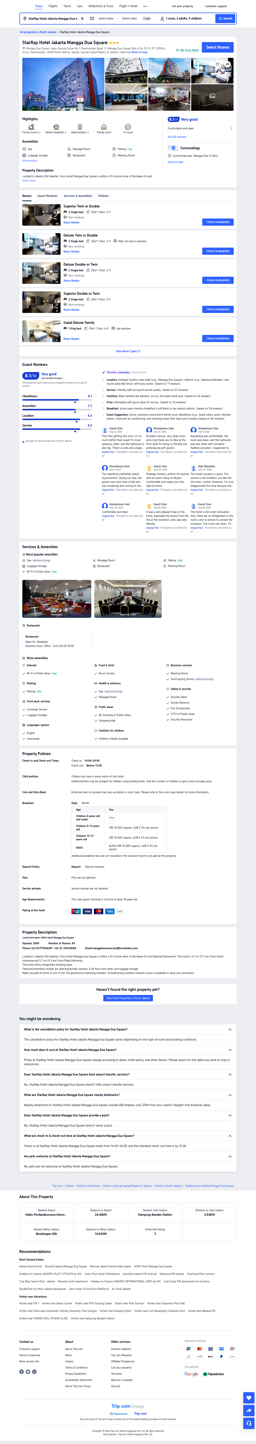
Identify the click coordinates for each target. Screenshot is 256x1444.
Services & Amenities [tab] (78, 196)
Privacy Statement (75, 1373)
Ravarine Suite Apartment (73, 1281)
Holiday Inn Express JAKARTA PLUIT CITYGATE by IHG (50, 1273)
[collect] (249, 1397)
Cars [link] (79, 6)
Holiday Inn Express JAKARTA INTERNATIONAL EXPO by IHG (126, 1281)
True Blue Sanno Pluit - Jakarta (37, 1281)
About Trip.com (74, 1349)
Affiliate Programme (122, 1361)
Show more (29, 180)
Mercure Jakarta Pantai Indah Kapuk (110, 1266)
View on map (175, 162)
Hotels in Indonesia (88, 1185)
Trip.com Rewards (121, 1355)
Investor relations (121, 1349)
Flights (53, 6)
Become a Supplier (122, 1379)
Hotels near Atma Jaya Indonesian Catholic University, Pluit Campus (58, 1310)
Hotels (69, 1185)
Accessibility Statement (78, 1379)
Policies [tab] (103, 196)
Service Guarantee (29, 1355)
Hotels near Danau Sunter (57, 1303)
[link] (182, 6)
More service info (29, 1361)
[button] (145, 6)
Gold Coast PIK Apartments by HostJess (187, 1281)
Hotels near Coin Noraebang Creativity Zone (159, 1310)
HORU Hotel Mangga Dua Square (153, 1266)
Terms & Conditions (76, 1367)
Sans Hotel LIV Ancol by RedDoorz (89, 1288)
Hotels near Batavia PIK (201, 1310)
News (68, 1355)
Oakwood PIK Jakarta (172, 1273)
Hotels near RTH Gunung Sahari (93, 1303)
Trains (67, 6)
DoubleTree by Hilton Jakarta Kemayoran (42, 1288)
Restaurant (103, 566)
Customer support (29, 1349)
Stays (39, 6)
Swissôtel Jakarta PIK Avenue (140, 1273)
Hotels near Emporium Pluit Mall (166, 1303)
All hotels (116, 1373)
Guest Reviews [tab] (48, 196)
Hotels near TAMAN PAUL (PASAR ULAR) (43, 1318)
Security (115, 1386)
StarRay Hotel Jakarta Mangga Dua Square (65, 42)
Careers (69, 1361)
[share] (249, 1410)
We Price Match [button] (189, 50)
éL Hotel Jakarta (121, 1288)
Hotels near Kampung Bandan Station (93, 1318)
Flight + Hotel (128, 6)
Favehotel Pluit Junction (201, 1273)
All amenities (29, 160)
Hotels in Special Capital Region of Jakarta (127, 1185)
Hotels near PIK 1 (29, 1303)
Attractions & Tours (100, 6)
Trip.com (57, 1185)
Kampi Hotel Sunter (30, 1266)
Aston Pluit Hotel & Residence (102, 1273)
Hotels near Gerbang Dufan (115, 1310)
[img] (63, 84)
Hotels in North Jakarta (168, 1185)
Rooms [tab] (27, 196)
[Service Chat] (249, 1423)
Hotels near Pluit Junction (129, 1303)
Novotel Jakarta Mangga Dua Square (66, 1266)
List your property (121, 1367)
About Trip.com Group (78, 1386)
